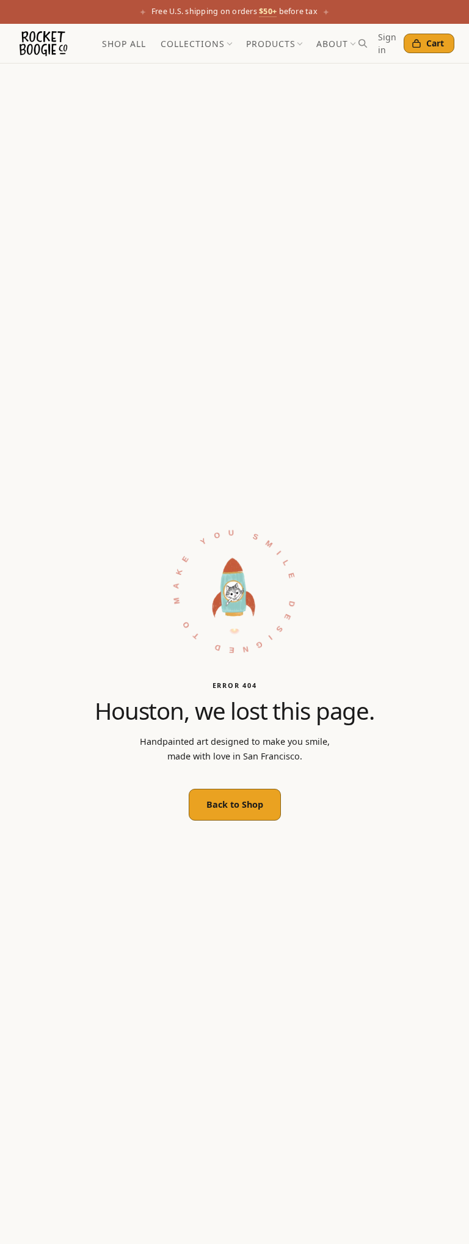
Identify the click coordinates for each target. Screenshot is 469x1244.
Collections (193, 43)
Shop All (124, 43)
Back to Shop (234, 804)
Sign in (387, 43)
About (332, 43)
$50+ (268, 11)
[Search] (363, 43)
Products (271, 43)
